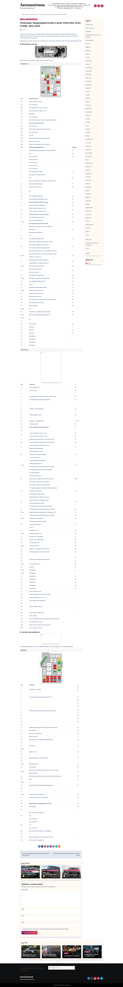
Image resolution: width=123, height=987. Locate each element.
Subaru (87, 211)
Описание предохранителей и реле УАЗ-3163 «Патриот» (71, 874)
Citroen (87, 74)
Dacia (87, 77)
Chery (87, 64)
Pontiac (87, 176)
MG (86, 159)
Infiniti (87, 115)
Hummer (88, 108)
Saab (87, 190)
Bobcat (87, 50)
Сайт (23, 922)
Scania (87, 194)
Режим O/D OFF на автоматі (72, 956)
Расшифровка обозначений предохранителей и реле (69, 6)
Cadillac (88, 60)
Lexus (87, 142)
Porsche (87, 180)
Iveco (87, 122)
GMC (87, 101)
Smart (87, 204)
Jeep (87, 132)
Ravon (87, 183)
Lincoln (87, 146)
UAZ (44, 870)
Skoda (87, 200)
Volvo (87, 228)
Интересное (74, 3)
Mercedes (88, 153)
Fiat (86, 95)
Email (23, 915)
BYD (87, 57)
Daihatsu (88, 84)
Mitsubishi (88, 163)
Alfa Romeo (88, 40)
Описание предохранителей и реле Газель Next (30, 874)
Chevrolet (22, 19)
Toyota (87, 217)
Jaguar (87, 129)
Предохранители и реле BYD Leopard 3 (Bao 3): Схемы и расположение (30, 956)
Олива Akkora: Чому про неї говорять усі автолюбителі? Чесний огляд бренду (91, 956)
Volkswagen (88, 224)
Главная (22, 966)
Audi (87, 43)
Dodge (87, 88)
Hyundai (88, 112)
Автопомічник (32, 5)
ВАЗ (87, 231)
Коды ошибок (89, 28)
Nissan (87, 166)
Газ (24, 870)
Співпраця (78, 8)
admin (26, 875)
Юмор (87, 253)
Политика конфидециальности (65, 8)
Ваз (86, 248)
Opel (87, 170)
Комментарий (25, 889)
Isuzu (87, 118)
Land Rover (88, 139)
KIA (86, 135)
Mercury (87, 156)
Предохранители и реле (58, 3)
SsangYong (88, 207)
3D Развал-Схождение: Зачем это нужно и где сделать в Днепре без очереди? (49, 956)
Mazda (87, 149)
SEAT (87, 197)
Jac (86, 125)
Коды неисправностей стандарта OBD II (72, 5)
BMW (87, 47)
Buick (87, 54)
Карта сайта (87, 5)
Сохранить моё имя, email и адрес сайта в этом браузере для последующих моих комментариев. (46, 929)
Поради (87, 31)
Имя (23, 909)
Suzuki (87, 214)
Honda (87, 105)
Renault (87, 187)
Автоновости (82, 3)
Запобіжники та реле (54, 967)
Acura (87, 36)
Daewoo (88, 81)
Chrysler (88, 71)
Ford (87, 98)
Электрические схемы (54, 5)
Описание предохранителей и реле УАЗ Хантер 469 (50, 874)
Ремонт (68, 3)
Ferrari (87, 91)
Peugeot (88, 173)
